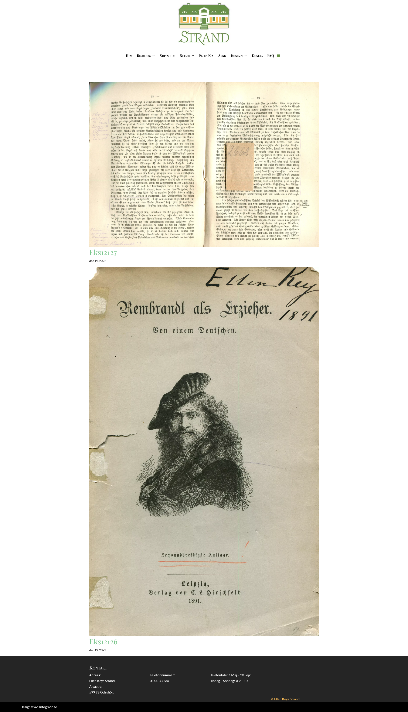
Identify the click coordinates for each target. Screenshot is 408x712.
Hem (129, 55)
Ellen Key (206, 55)
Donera (257, 55)
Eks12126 (103, 641)
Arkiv (222, 55)
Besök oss (144, 55)
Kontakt (237, 55)
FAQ (270, 55)
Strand (185, 55)
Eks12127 (103, 252)
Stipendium (167, 55)
